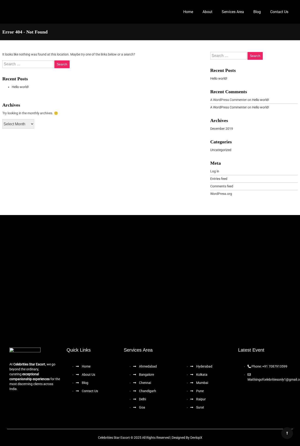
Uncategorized (220, 150)
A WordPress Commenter (228, 107)
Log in (214, 171)
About (207, 12)
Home (188, 12)
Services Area (233, 12)
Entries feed (218, 179)
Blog (257, 12)
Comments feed (221, 186)
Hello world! (20, 87)
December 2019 (221, 128)
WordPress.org (221, 194)
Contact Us (279, 12)
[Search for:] (28, 64)
